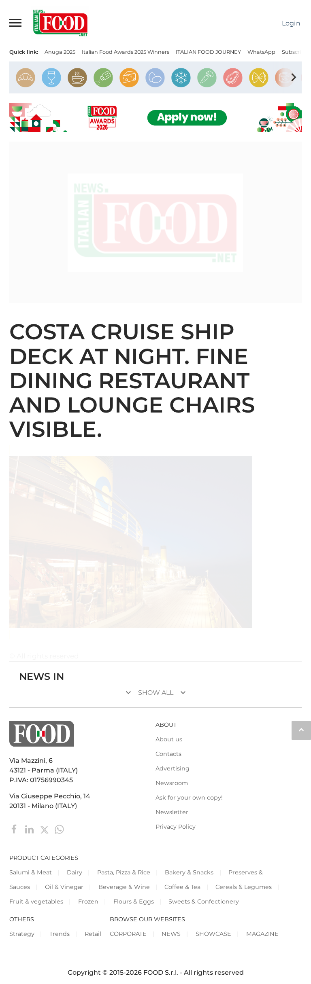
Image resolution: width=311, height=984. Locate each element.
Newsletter (172, 812)
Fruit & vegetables (36, 901)
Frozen (88, 901)
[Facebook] (15, 828)
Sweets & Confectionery (203, 901)
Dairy (74, 872)
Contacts (168, 754)
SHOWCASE (213, 933)
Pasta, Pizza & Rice (123, 872)
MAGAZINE (262, 933)
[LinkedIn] (30, 828)
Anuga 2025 (60, 52)
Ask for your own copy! (189, 797)
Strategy (21, 933)
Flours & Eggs (133, 901)
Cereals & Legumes (243, 887)
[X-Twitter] (45, 828)
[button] (15, 22)
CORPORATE (128, 933)
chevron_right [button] (293, 77)
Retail (93, 933)
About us (169, 739)
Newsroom (172, 783)
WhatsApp (261, 52)
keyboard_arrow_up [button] (301, 729)
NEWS (171, 933)
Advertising (173, 768)
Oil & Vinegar (64, 887)
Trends (59, 933)
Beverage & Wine (124, 887)
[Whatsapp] (59, 828)
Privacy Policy (176, 826)
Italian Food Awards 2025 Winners (125, 52)
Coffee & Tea (182, 887)
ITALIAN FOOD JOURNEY (208, 52)
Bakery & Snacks (189, 872)
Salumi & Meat (30, 872)
